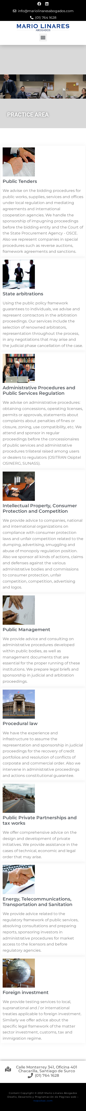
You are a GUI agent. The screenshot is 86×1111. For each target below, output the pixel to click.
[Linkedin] (47, 4)
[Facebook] (39, 4)
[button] (43, 37)
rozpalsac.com (43, 1100)
